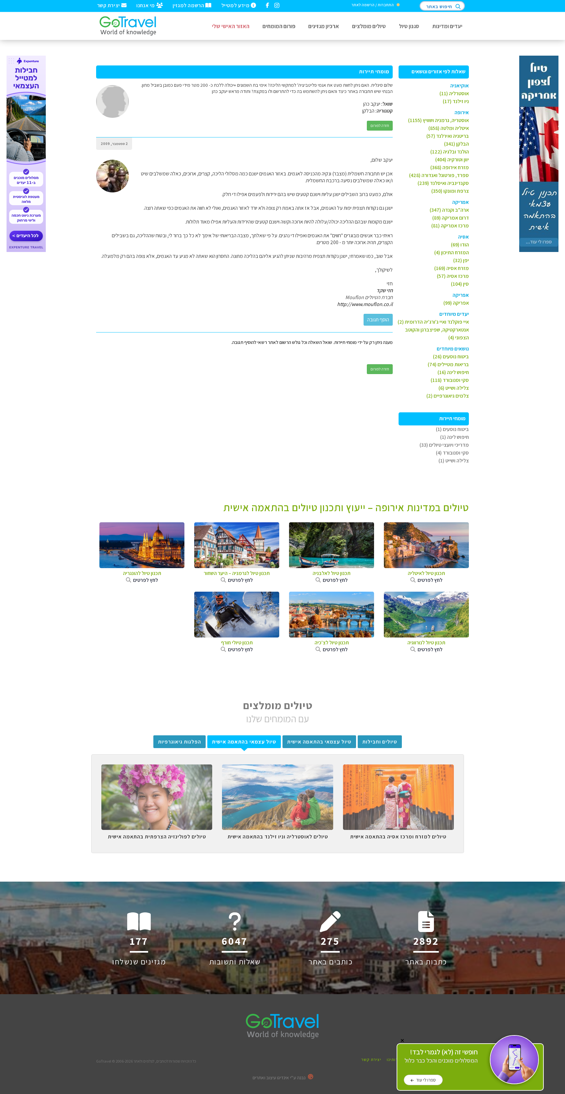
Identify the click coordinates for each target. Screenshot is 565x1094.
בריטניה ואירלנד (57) (447, 136)
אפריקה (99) (456, 302)
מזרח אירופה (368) (449, 167)
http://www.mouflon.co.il (365, 304)
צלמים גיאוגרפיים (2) (447, 395)
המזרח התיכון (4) (451, 252)
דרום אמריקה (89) (450, 217)
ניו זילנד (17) (456, 101)
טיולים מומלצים (369, 26)
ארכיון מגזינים (323, 26)
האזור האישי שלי (230, 26)
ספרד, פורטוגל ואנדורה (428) (439, 175)
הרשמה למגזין (189, 5)
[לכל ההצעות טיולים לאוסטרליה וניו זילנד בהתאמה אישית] (277, 769)
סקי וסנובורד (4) (452, 452)
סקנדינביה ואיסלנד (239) (443, 183)
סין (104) (460, 283)
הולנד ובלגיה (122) (449, 151)
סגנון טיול (409, 26)
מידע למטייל (236, 5)
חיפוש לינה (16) (453, 372)
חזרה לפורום (379, 125)
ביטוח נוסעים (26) (451, 356)
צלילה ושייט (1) (453, 460)
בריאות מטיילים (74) (448, 364)
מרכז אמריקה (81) (450, 225)
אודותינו (394, 1059)
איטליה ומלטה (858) (448, 128)
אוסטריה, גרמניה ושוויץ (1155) (438, 120)
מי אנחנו (146, 5)
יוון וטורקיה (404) (452, 159)
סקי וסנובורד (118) (450, 380)
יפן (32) (461, 260)
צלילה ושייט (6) (453, 388)
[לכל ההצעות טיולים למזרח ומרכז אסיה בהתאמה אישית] (398, 769)
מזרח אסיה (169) (451, 268)
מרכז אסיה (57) (453, 276)
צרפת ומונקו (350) (450, 191)
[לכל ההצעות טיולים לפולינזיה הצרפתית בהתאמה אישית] (156, 769)
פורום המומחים (279, 26)
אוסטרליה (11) (454, 93)
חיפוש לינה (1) (454, 437)
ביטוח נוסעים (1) (452, 429)
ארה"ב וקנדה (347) (449, 209)
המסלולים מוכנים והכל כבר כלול (441, 1056)
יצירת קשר (109, 5)
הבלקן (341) (456, 143)
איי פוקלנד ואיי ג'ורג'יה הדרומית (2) (433, 321)
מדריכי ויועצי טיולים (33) (444, 444)
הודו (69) (460, 244)
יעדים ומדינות (447, 26)
